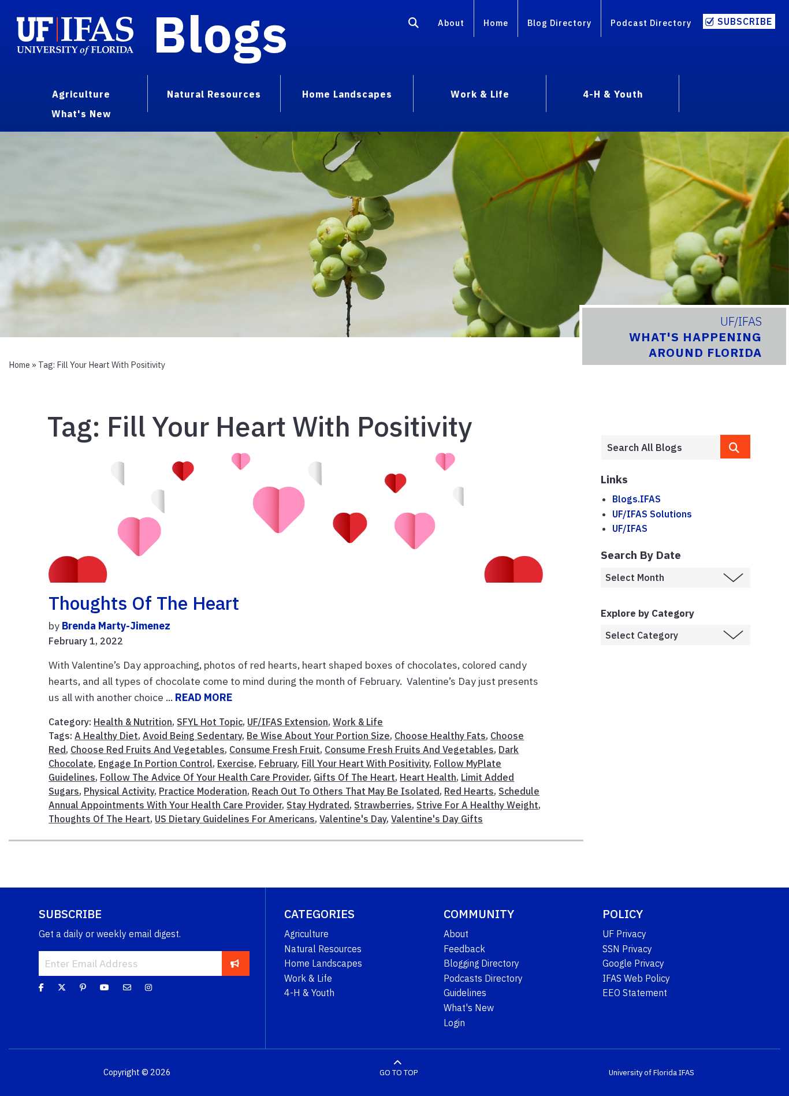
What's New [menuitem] (81, 114)
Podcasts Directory (483, 978)
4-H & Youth (309, 992)
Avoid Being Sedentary (192, 735)
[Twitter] (62, 987)
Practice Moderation (203, 791)
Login (454, 1022)
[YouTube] (104, 987)
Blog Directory (559, 22)
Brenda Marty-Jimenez (116, 625)
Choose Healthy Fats (440, 735)
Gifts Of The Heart (354, 777)
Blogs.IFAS (636, 499)
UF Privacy (624, 934)
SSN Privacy (627, 949)
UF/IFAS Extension (287, 722)
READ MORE (203, 697)
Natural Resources (323, 949)
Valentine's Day (352, 819)
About (451, 22)
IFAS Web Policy (636, 978)
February (278, 763)
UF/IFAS (629, 528)
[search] (735, 446)
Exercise (235, 763)
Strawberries (383, 805)
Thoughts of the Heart (144, 603)
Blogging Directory (481, 963)
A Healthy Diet (106, 735)
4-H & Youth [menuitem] (613, 94)
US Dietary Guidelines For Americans (235, 819)
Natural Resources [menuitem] (214, 94)
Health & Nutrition (133, 722)
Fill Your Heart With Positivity (365, 763)
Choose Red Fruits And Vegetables (147, 749)
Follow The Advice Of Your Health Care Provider (204, 777)
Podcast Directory (651, 22)
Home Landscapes (323, 963)
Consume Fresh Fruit (274, 749)
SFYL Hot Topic (210, 722)
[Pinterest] (83, 987)
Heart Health (428, 777)
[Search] (414, 25)
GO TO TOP (398, 1073)
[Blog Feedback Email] (127, 987)
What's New (469, 1007)
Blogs (220, 33)
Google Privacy (633, 963)
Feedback (464, 949)
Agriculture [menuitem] (81, 94)
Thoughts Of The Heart (99, 819)
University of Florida (643, 1073)
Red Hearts (469, 791)
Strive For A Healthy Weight (477, 805)
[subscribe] (235, 963)
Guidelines (465, 992)
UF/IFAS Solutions (652, 514)
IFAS (686, 1073)
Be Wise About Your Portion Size (318, 735)
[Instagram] (148, 987)
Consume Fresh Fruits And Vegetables (409, 749)
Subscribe (744, 21)
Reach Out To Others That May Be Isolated (346, 791)
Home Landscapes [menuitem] (347, 94)
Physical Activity (119, 791)
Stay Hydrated (317, 805)
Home (495, 22)
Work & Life (358, 722)
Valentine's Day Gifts (437, 819)
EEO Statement (634, 992)
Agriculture (306, 934)
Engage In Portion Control (155, 763)
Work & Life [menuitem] (480, 94)
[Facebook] (41, 987)
